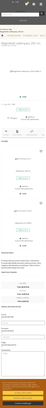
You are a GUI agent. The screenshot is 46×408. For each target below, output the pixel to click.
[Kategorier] (41, 4)
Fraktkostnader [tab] (31, 135)
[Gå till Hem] (2, 36)
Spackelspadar (14, 35)
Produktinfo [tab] (17, 135)
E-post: (7, 315)
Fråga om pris (23, 109)
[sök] (42, 13)
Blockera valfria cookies (23, 398)
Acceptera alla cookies (23, 393)
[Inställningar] (34, 4)
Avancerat (23, 20)
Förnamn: (7, 329)
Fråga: (8, 343)
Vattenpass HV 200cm (23, 223)
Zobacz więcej (17, 389)
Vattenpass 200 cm (23, 171)
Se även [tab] (6, 135)
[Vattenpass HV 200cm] (23, 211)
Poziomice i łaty (30, 35)
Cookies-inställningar (23, 403)
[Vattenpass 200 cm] (23, 159)
